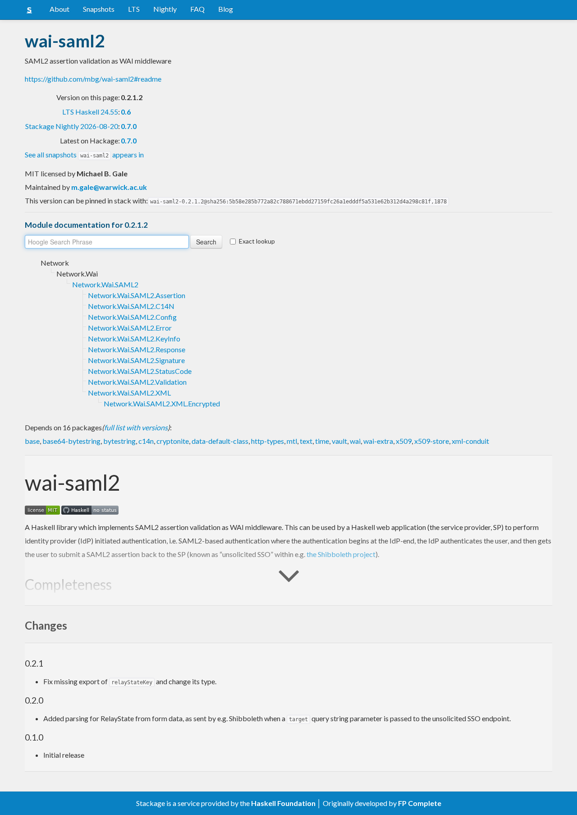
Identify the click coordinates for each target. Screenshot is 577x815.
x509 (404, 441)
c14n (146, 441)
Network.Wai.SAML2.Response (136, 349)
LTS (134, 9)
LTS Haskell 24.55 (90, 111)
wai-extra (378, 441)
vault (339, 441)
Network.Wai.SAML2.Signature (136, 360)
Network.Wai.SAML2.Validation (137, 382)
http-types (267, 441)
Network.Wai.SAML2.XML (129, 392)
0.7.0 (129, 126)
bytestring (119, 441)
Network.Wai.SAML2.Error (130, 327)
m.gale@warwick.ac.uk (109, 187)
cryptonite (172, 441)
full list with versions (136, 427)
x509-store (431, 441)
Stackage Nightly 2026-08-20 (71, 126)
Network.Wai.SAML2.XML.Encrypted (162, 403)
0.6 (126, 111)
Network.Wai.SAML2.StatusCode (140, 371)
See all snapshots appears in (84, 154)
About (59, 9)
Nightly (165, 9)
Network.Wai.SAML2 (105, 284)
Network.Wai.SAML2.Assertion (136, 295)
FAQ (197, 9)
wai (355, 441)
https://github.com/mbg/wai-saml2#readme (93, 78)
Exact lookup (257, 241)
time (322, 441)
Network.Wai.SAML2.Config (132, 317)
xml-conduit (470, 441)
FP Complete (419, 803)
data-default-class (220, 441)
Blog (225, 9)
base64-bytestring (71, 441)
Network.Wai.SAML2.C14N (131, 306)
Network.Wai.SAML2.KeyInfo (134, 338)
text (306, 441)
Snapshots (98, 9)
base (32, 441)
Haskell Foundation (283, 803)
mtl (292, 441)
